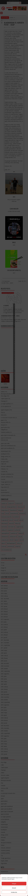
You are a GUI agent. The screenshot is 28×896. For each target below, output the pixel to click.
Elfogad (14, 883)
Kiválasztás (14, 892)
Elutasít (14, 888)
